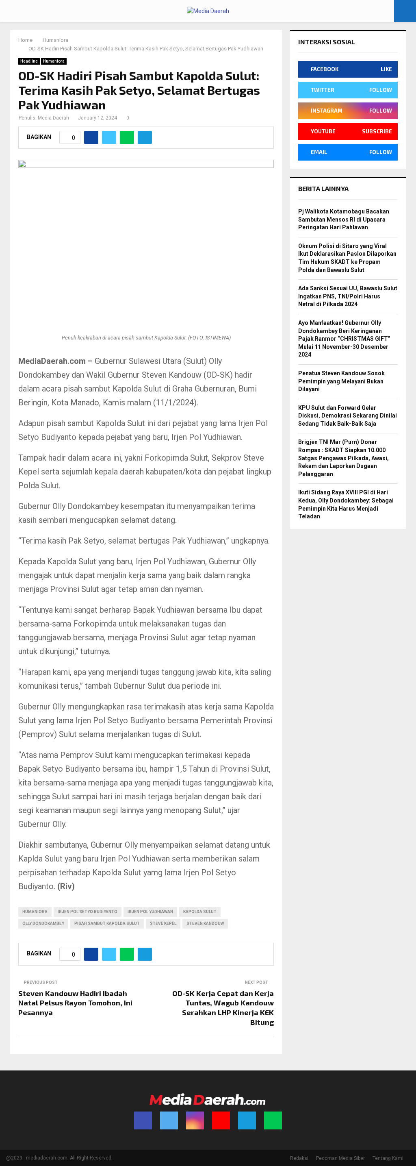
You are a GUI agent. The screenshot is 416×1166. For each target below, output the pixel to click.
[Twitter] (169, 1120)
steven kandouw (205, 923)
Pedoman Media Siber (340, 1158)
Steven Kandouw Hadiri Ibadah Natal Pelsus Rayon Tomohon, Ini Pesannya (75, 1003)
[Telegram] (247, 1120)
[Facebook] (143, 1120)
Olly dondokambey (43, 923)
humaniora (35, 911)
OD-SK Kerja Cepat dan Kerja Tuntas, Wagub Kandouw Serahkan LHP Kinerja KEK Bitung (223, 1008)
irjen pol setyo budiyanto (87, 911)
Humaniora (54, 61)
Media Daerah (53, 118)
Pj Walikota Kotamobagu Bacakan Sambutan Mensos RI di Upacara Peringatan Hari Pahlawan (343, 219)
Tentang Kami (388, 1158)
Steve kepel (163, 923)
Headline (29, 61)
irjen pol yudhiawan (150, 911)
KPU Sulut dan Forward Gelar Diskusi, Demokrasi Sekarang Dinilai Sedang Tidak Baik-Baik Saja (347, 416)
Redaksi (299, 1158)
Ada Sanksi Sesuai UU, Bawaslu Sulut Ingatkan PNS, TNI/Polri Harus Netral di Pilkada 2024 (347, 296)
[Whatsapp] (273, 1120)
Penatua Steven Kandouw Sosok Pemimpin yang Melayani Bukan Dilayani (341, 381)
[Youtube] (221, 1120)
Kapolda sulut (200, 911)
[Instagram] (195, 1120)
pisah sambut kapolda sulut (107, 923)
